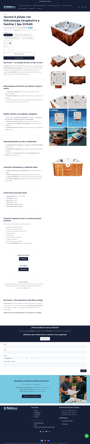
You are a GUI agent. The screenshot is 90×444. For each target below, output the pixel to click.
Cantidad (6, 46)
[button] (54, 5)
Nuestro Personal (39, 423)
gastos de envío (17, 29)
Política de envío (53, 443)
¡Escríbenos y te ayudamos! (31, 396)
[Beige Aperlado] (7, 43)
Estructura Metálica (28, 38)
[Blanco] (4, 43)
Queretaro (37, 414)
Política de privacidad (34, 443)
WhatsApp (45, 338)
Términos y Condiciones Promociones (44, 427)
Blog (35, 425)
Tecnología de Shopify (14, 443)
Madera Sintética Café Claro (12, 38)
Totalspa (8, 443)
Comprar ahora (19, 58)
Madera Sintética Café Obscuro (23, 35)
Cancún (36, 416)
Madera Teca (8, 35)
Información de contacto (62, 443)
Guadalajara (37, 412)
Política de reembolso (24, 443)
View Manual (23, 269)
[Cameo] (10, 43)
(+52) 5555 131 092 (67, 420)
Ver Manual (23, 258)
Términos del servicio (44, 443)
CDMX (36, 410)
